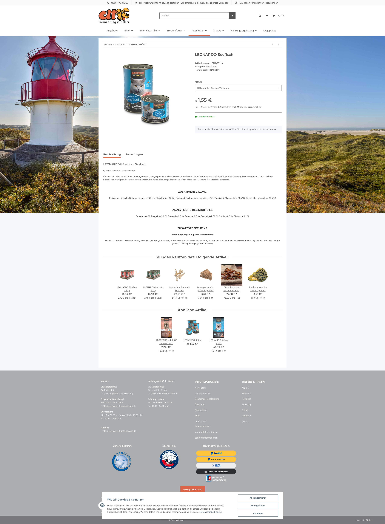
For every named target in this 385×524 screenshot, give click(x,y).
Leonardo (246, 415)
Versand (215, 106)
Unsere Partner (202, 393)
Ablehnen (258, 513)
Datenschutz (201, 410)
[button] (260, 15)
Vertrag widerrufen (192, 489)
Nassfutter (211, 66)
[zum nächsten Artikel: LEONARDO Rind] (279, 44)
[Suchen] (232, 15)
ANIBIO (245, 387)
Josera (245, 421)
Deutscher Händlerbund (207, 398)
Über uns (199, 404)
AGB (197, 415)
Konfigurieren (258, 505)
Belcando (246, 393)
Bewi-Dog (246, 404)
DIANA (245, 410)
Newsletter (200, 387)
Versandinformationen (206, 432)
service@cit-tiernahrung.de (122, 406)
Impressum (200, 421)
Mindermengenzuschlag (249, 106)
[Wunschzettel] (266, 15)
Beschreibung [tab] (112, 154)
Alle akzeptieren (258, 497)
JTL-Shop (369, 520)
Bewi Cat (246, 398)
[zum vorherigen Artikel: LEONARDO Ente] (272, 44)
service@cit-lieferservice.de (122, 430)
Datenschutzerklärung (211, 512)
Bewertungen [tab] (134, 154)
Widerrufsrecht (202, 426)
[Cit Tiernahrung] (114, 15)
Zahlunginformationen (206, 437)
